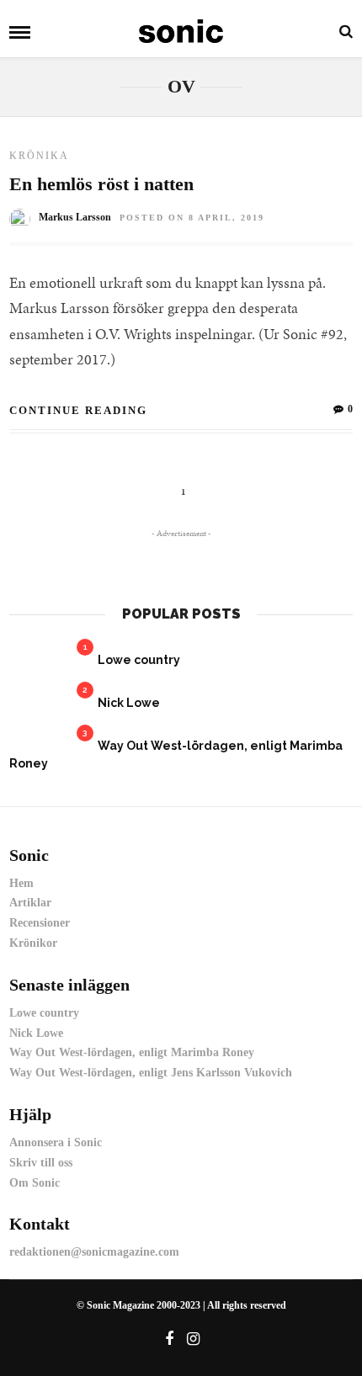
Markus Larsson (75, 217)
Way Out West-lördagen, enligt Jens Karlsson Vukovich (150, 1072)
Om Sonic (34, 1183)
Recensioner (39, 922)
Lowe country (139, 660)
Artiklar (30, 902)
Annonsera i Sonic (55, 1142)
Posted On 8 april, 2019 (192, 217)
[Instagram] (193, 1339)
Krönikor (33, 943)
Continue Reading (78, 410)
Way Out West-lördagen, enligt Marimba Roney (131, 1052)
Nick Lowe (129, 702)
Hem (21, 883)
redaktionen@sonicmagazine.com (94, 1252)
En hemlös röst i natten (101, 183)
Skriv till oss (40, 1162)
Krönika (39, 156)
